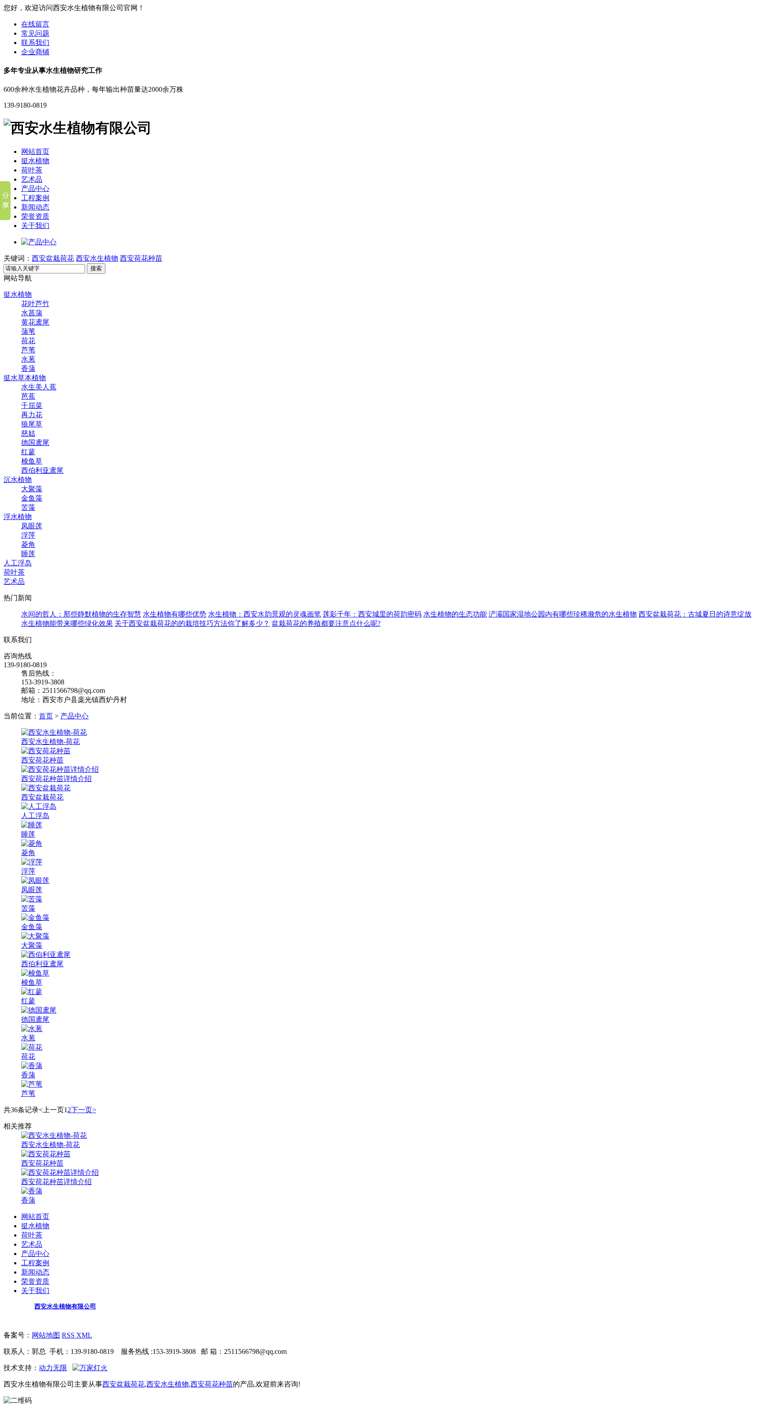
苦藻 (28, 507)
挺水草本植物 (25, 377)
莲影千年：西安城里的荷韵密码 (372, 614)
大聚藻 (31, 489)
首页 (46, 716)
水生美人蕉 (38, 387)
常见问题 (35, 33)
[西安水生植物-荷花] (54, 732)
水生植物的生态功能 (455, 614)
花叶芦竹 (35, 303)
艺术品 (31, 179)
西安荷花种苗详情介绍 (56, 778)
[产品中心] (38, 242)
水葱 (28, 359)
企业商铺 (35, 52)
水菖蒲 (31, 313)
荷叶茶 (31, 170)
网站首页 (35, 151)
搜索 (96, 268)
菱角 (28, 544)
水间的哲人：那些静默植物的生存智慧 (81, 614)
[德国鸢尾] (38, 1010)
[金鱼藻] (35, 917)
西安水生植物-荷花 (50, 741)
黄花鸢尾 (35, 322)
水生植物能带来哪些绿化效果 (67, 623)
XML (84, 1335)
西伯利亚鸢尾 (42, 470)
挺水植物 (35, 160)
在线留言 (35, 24)
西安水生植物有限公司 (65, 1306)
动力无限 (53, 1368)
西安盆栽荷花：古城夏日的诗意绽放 (695, 614)
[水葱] (31, 1028)
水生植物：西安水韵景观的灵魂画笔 (264, 614)
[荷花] (31, 1047)
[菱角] (31, 843)
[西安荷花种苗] (46, 751)
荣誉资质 (35, 216)
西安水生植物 (97, 258)
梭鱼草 (31, 461)
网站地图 (46, 1335)
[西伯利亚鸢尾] (46, 954)
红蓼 (28, 452)
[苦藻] (31, 899)
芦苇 (28, 350)
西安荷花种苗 (141, 258)
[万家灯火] (90, 1368)
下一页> (83, 1110)
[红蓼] (31, 991)
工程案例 (35, 198)
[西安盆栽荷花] (46, 788)
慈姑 (28, 433)
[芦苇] (31, 1084)
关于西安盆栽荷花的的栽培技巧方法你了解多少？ (192, 623)
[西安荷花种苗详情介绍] (60, 769)
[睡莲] (31, 825)
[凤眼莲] (35, 880)
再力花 (31, 415)
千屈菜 (31, 405)
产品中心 (35, 188)
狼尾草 (31, 424)
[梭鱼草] (35, 973)
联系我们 (35, 42)
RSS (69, 1335)
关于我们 (35, 225)
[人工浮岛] (38, 806)
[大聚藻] (35, 936)
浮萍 (28, 535)
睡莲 (28, 553)
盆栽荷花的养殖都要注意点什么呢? (326, 623)
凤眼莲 (31, 526)
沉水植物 (18, 479)
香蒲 (28, 368)
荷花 (28, 340)
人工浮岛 (18, 563)
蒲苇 (28, 331)
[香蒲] (31, 1065)
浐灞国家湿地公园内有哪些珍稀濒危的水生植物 (563, 614)
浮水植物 (18, 516)
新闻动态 (35, 207)
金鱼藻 (31, 498)
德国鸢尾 (35, 442)
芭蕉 (28, 396)
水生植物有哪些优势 (174, 614)
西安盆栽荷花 (53, 258)
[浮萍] (31, 862)
